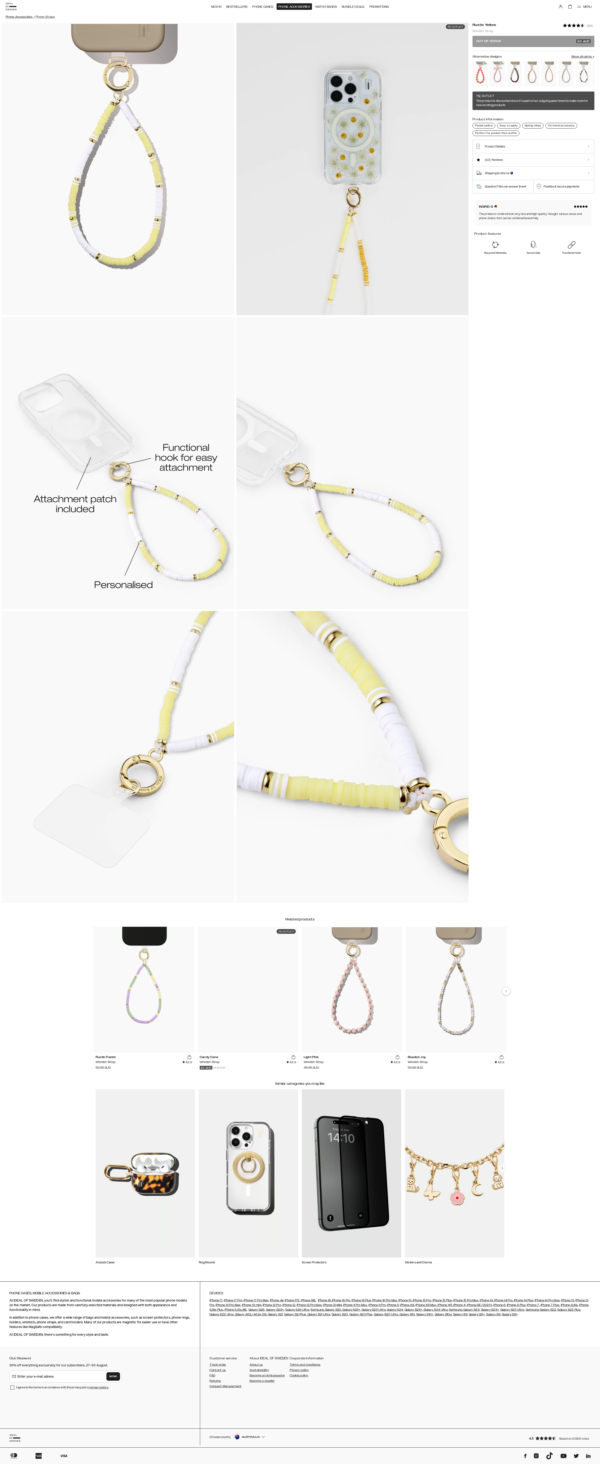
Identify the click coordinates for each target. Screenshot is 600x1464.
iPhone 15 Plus (442, 1300)
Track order (218, 1364)
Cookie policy (299, 1375)
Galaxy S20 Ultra (386, 1314)
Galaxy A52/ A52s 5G (250, 1314)
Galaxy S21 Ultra (318, 1314)
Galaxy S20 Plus (361, 1314)
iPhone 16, (324, 1300)
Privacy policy (299, 1370)
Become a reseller (262, 1381)
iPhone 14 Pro (502, 1300)
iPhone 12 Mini (332, 1305)
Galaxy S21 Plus (295, 1314)
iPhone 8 (499, 1305)
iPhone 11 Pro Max (355, 1305)
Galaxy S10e (443, 1314)
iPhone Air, (277, 1300)
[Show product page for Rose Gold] (548, 74)
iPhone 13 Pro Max (228, 1305)
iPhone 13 (567, 1300)
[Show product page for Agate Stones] (531, 74)
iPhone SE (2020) (479, 1305)
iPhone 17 (216, 1300)
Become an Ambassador (267, 1375)
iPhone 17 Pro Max (256, 1300)
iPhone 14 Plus (523, 1300)
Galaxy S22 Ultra (221, 1314)
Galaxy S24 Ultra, (435, 1309)
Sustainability (259, 1370)
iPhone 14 (486, 1300)
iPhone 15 (404, 1300)
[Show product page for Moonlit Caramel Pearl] (583, 74)
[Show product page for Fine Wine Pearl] (514, 74)
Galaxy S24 (395, 1309)
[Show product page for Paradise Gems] (480, 74)
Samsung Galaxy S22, (541, 1309)
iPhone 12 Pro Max (309, 1305)
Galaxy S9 (460, 1314)
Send (113, 1376)
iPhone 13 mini (251, 1305)
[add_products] (189, 1057)
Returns (215, 1381)
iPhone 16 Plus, (362, 1300)
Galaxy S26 (256, 1309)
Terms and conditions (305, 1364)
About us (256, 1364)
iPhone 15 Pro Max (466, 1300)
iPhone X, (459, 1305)
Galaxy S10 (407, 1314)
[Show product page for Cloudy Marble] (566, 74)
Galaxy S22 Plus (568, 1309)
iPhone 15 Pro (421, 1300)
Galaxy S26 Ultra (297, 1309)
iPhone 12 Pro (272, 1305)
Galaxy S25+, (351, 1309)
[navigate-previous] (506, 991)
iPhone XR (444, 1305)
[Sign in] (560, 6)
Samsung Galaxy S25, (326, 1309)
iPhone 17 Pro (233, 1300)
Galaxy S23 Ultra (512, 1309)
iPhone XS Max (426, 1305)
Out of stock (533, 41)
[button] (560, 1438)
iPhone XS (407, 1305)
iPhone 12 (288, 1305)
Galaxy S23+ (490, 1309)
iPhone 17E (292, 1300)
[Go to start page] (11, 6)
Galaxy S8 (493, 1314)
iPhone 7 (533, 1305)
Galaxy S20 (340, 1314)
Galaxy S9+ (477, 1314)
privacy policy (99, 1387)
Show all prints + (582, 56)
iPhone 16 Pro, (341, 1300)
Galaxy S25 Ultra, (374, 1309)
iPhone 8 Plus (516, 1305)
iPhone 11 (393, 1305)
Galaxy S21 (275, 1314)
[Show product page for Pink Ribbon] (497, 74)
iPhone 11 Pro (377, 1305)
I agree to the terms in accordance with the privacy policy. (62, 1387)
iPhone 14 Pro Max (547, 1300)
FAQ (212, 1375)
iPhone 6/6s (569, 1305)
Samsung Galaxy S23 (464, 1309)
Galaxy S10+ (424, 1314)
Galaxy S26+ (275, 1309)
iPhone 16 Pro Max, (385, 1300)
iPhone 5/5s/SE (236, 1309)
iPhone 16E (308, 1300)
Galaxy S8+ (510, 1314)
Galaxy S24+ (413, 1309)
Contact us (218, 1370)
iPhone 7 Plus (550, 1305)
